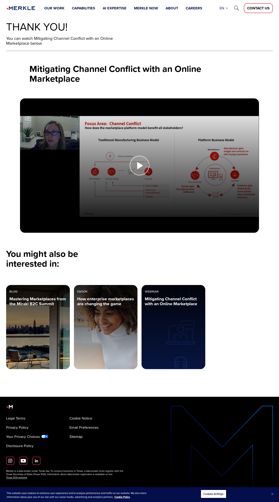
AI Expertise (114, 8)
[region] (139, 494)
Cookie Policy (122, 497)
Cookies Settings (213, 494)
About (172, 8)
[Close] (272, 494)
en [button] (222, 8)
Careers (194, 8)
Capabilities (83, 8)
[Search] (236, 8)
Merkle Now (146, 8)
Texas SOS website (16, 477)
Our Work (54, 8)
